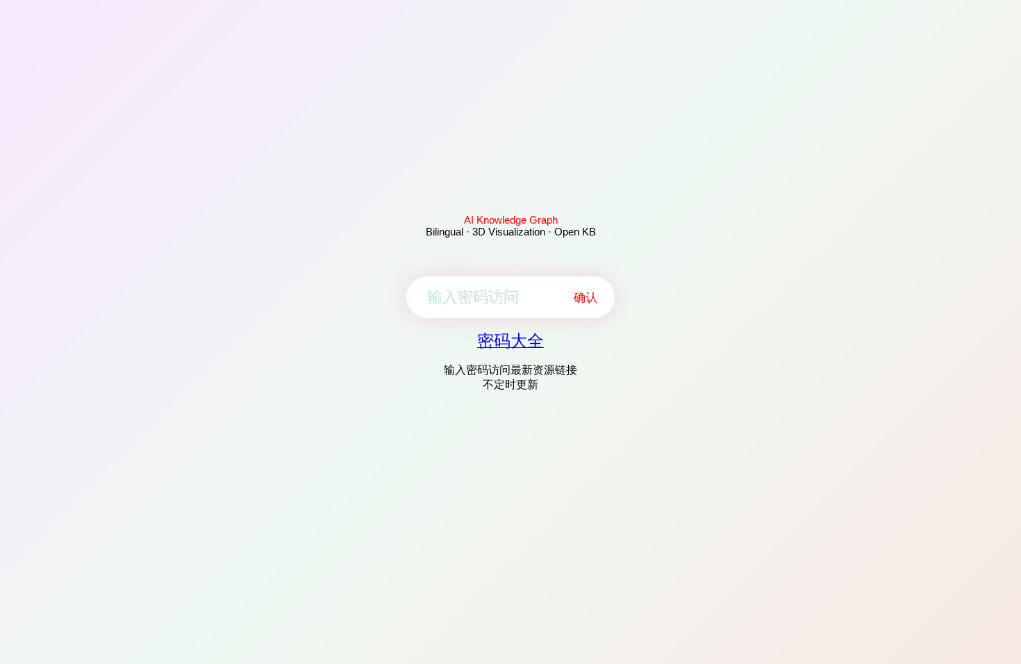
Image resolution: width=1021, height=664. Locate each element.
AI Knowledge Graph (511, 220)
